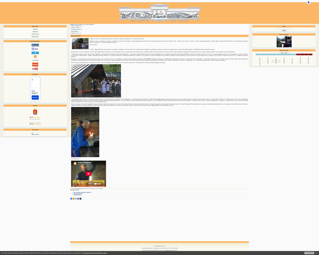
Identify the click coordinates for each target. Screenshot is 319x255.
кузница (101, 188)
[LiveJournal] (80, 199)
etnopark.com (168, 250)
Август (80, 24)
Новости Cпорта (75, 27)
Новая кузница (77, 194)
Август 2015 (284, 52)
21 (292, 61)
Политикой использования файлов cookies (95, 253)
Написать (35, 97)
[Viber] (78, 199)
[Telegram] (76, 199)
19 (276, 61)
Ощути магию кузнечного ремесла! (82, 192)
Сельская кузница (78, 193)
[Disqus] (159, 220)
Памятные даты (75, 33)
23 (308, 61)
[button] (308, 3)
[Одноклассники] (74, 199)
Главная (72, 24)
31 (259, 64)
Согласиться (309, 253)
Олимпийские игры (76, 29)
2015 (77, 24)
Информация (74, 31)
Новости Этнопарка (75, 25)
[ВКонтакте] (71, 199)
